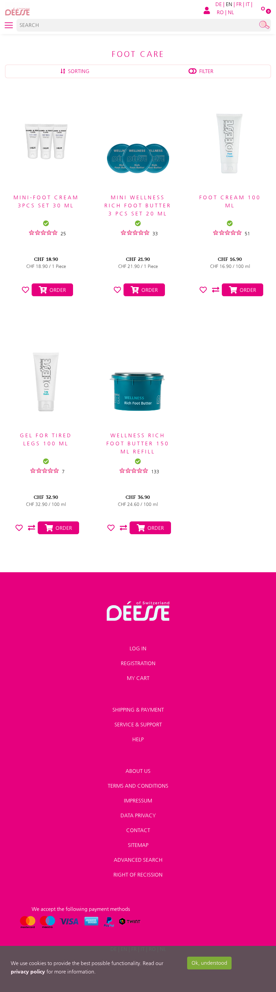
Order (56, 290)
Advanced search (138, 860)
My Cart (138, 678)
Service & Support (138, 724)
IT (248, 4)
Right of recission (138, 874)
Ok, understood (209, 963)
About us (138, 771)
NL (231, 12)
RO (220, 12)
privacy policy (28, 971)
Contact (138, 830)
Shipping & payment (138, 710)
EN (229, 4)
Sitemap (138, 845)
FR (239, 4)
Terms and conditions (138, 786)
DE (218, 4)
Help (138, 739)
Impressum (138, 800)
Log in (138, 648)
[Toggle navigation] (9, 25)
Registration (138, 663)
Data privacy (138, 815)
